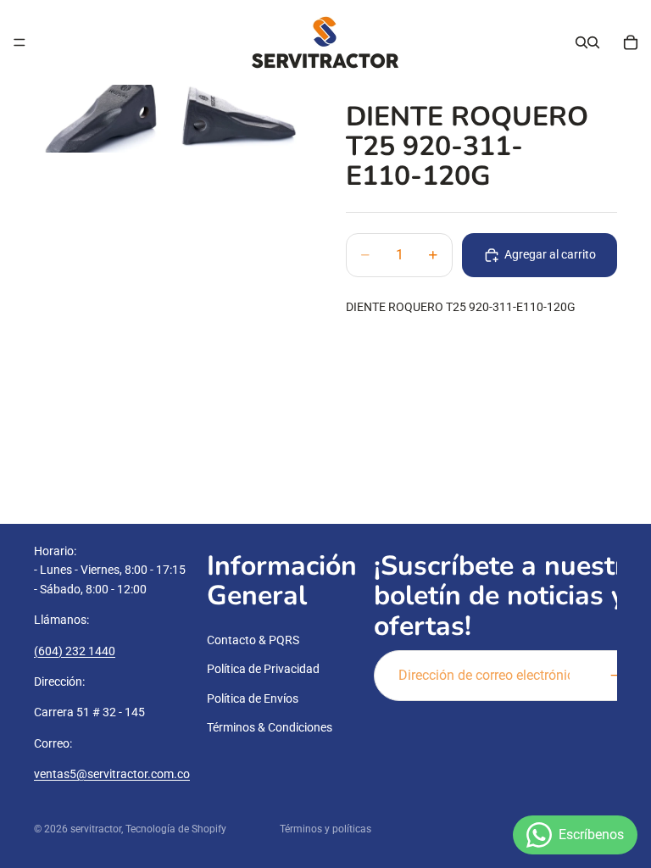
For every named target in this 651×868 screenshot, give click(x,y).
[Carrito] (630, 42)
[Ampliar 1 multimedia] (102, 119)
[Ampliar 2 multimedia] (237, 119)
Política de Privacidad (263, 669)
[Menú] (19, 42)
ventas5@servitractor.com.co (112, 774)
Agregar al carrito (550, 254)
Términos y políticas (325, 829)
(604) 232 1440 (74, 650)
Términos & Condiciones (269, 727)
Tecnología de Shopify (175, 829)
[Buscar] (581, 42)
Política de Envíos (252, 697)
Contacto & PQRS (253, 640)
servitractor (95, 829)
